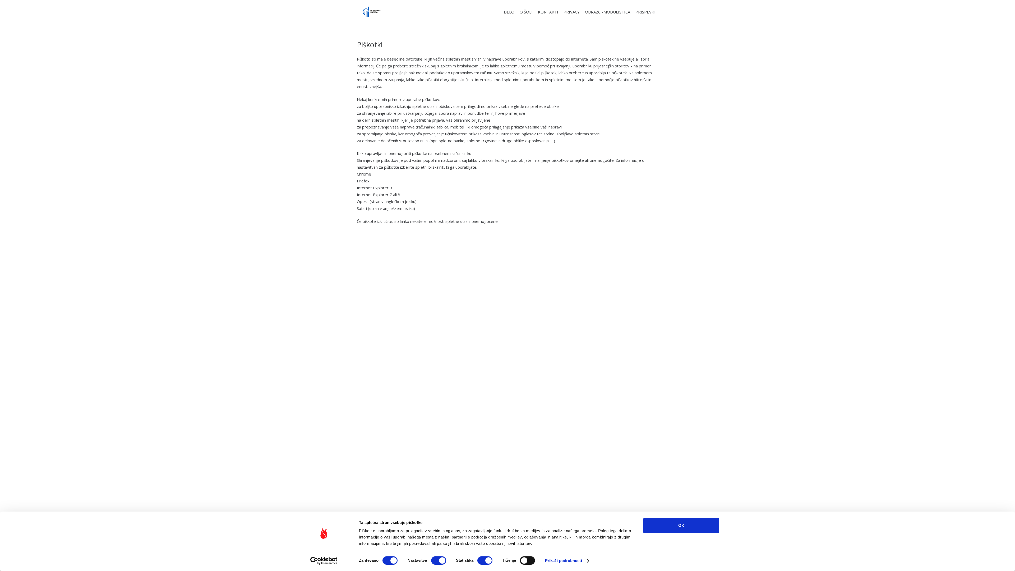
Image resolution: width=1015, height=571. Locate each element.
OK (681, 525)
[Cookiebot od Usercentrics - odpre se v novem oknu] (324, 561)
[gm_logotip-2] (371, 12)
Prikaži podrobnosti (563, 560)
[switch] (438, 560)
